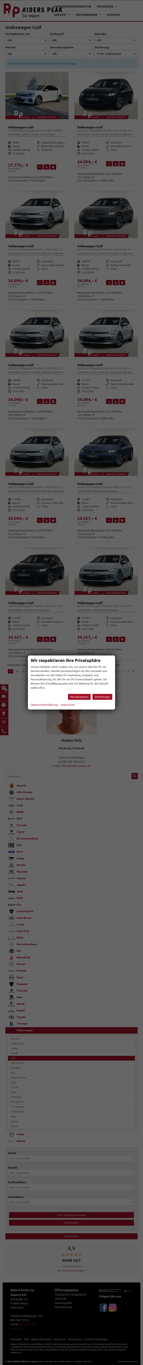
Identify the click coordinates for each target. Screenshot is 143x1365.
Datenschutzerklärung (44, 704)
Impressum (68, 704)
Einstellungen (102, 696)
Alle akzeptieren (79, 696)
